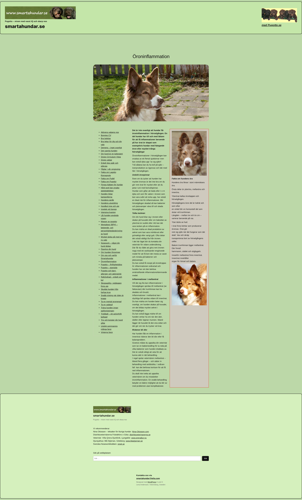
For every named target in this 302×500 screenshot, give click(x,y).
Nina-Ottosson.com (140, 431)
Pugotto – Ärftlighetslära (111, 264)
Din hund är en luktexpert (112, 154)
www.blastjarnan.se (134, 441)
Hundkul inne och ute (110, 206)
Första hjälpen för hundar (112, 185)
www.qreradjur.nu (139, 438)
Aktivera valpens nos (110, 132)
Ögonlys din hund (108, 249)
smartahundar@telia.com (148, 478)
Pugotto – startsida (109, 268)
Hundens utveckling (109, 203)
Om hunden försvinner (110, 252)
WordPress (152, 482)
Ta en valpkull (107, 305)
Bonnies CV (106, 135)
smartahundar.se (25, 26)
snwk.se (121, 444)
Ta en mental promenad (111, 301)
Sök (205, 458)
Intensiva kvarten (108, 212)
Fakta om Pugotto (108, 181)
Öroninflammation (108, 261)
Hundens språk (107, 200)
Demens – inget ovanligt (111, 148)
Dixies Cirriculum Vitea (111, 157)
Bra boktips (106, 138)
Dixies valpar (106, 160)
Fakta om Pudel (108, 178)
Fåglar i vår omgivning (110, 169)
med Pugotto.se (271, 25)
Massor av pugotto (109, 221)
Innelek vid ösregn (109, 209)
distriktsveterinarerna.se (140, 435)
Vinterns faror (107, 332)
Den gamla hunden (109, 151)
